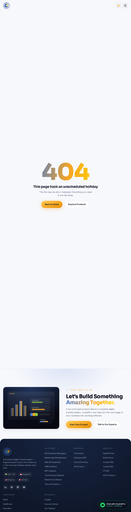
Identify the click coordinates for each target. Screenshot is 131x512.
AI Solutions (79, 453)
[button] (125, 5)
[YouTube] (23, 487)
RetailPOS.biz (108, 453)
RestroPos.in (108, 458)
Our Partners (50, 508)
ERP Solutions (50, 471)
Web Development (53, 462)
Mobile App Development (55, 458)
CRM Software (51, 466)
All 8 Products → (110, 475)
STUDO (106, 471)
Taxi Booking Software (54, 475)
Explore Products (77, 204)
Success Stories (51, 504)
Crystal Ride (108, 466)
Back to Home (52, 204)
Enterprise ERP (80, 458)
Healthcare (7, 504)
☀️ (118, 6)
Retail (5, 499)
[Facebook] (17, 487)
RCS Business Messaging (55, 453)
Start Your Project (79, 424)
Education (7, 508)
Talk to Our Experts (107, 424)
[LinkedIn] (5, 487)
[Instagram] (11, 487)
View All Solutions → (53, 484)
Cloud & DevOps (81, 462)
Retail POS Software (53, 480)
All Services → (80, 466)
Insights (48, 499)
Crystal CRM (108, 462)
